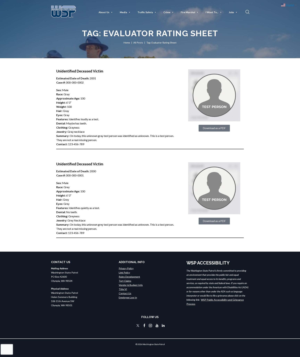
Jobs (231, 12)
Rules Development (129, 276)
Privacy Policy (126, 268)
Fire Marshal (188, 12)
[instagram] (150, 325)
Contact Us (125, 293)
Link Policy (124, 272)
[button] (247, 12)
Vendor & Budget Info (131, 285)
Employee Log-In (128, 297)
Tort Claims (125, 280)
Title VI (123, 289)
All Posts (138, 42)
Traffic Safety (145, 12)
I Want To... (212, 12)
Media (123, 12)
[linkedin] (163, 325)
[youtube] (157, 325)
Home (127, 42)
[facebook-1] (144, 325)
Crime (166, 12)
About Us (104, 12)
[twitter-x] (137, 325)
